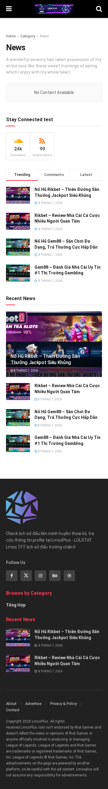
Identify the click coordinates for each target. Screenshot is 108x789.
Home (11, 36)
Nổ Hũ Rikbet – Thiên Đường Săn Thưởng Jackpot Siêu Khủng (45, 359)
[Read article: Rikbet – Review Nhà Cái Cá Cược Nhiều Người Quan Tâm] (18, 391)
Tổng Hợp (16, 605)
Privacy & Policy (63, 703)
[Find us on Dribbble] (69, 575)
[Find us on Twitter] (26, 575)
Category (27, 36)
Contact (13, 710)
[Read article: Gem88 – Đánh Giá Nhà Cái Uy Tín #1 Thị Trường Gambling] (18, 443)
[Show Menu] (9, 9)
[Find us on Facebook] (11, 575)
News (44, 36)
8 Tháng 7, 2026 (25, 370)
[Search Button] (99, 9)
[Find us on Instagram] (40, 575)
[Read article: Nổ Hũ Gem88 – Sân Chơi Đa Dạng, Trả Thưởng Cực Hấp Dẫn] (18, 417)
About (11, 703)
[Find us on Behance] (55, 575)
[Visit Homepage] (54, 8)
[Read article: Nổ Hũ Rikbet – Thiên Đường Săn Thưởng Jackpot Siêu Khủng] (54, 345)
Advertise (33, 703)
